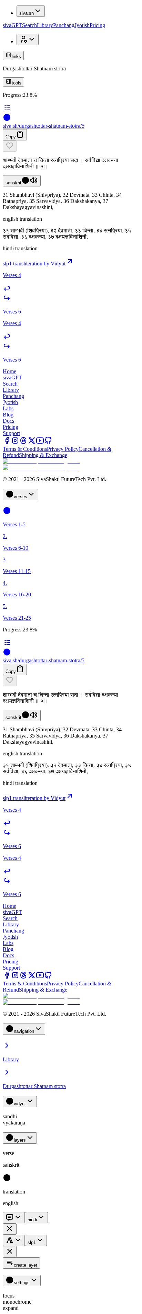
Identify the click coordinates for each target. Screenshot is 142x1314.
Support (11, 433)
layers (20, 1140)
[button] (71, 146)
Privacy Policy (63, 449)
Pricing (97, 25)
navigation (24, 1031)
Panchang (63, 25)
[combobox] (14, 1217)
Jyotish (82, 25)
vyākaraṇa (14, 1123)
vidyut (20, 1103)
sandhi (10, 1116)
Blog (8, 415)
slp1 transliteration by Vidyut (34, 263)
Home (9, 371)
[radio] (7, 1180)
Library (45, 25)
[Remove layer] (10, 1229)
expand (11, 1308)
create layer (25, 1265)
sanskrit (13, 182)
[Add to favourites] (10, 146)
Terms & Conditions (25, 449)
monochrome (17, 1302)
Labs (8, 408)
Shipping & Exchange (43, 455)
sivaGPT (12, 25)
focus (8, 1296)
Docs (8, 421)
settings (22, 1282)
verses (20, 496)
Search (29, 25)
